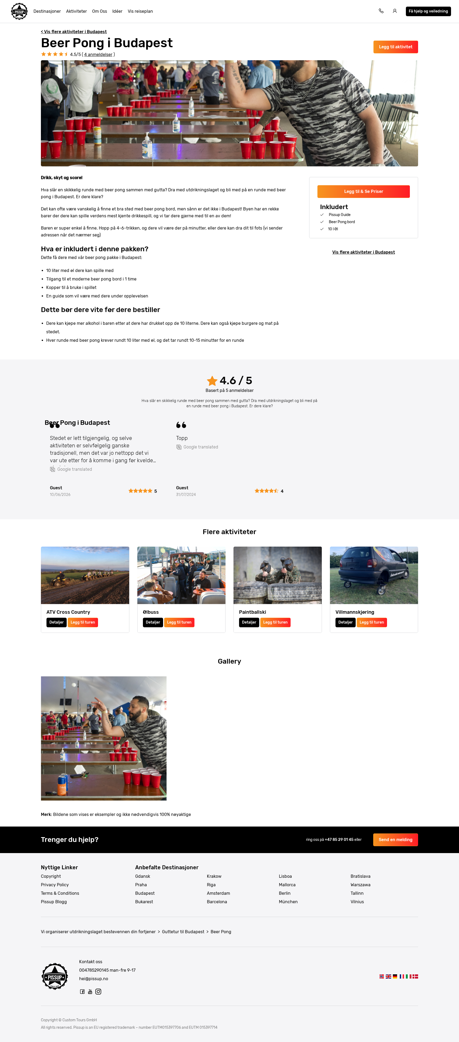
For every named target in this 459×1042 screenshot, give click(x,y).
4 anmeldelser (98, 54)
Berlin (285, 893)
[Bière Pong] (402, 976)
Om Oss (99, 11)
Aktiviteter (76, 11)
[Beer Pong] (381, 976)
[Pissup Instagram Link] (98, 991)
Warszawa (361, 884)
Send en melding (396, 839)
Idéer (117, 11)
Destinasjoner (47, 11)
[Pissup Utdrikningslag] (19, 11)
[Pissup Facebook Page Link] (82, 991)
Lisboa (285, 876)
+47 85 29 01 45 (339, 839)
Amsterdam (218, 893)
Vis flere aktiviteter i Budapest (363, 252)
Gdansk (142, 876)
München (288, 901)
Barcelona (217, 901)
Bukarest (144, 901)
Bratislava (361, 876)
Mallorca (287, 884)
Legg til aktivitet (396, 46)
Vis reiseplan (140, 11)
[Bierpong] (395, 976)
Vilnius (357, 901)
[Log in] (395, 11)
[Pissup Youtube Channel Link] (90, 991)
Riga (211, 884)
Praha (141, 884)
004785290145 (94, 970)
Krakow (214, 876)
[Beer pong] (408, 976)
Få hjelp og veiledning (428, 11)
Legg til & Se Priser (363, 191)
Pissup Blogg (54, 901)
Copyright (51, 876)
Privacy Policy (55, 884)
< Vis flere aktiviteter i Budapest (74, 31)
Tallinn (357, 893)
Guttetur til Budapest (183, 931)
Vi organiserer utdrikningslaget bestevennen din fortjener (98, 931)
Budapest (145, 893)
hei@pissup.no (93, 978)
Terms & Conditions (60, 893)
